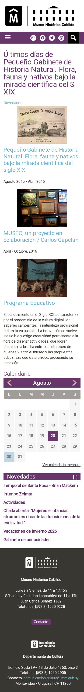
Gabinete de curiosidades (27, 539)
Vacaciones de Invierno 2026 (30, 531)
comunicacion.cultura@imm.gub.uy (51, 678)
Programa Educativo (29, 303)
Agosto (42, 383)
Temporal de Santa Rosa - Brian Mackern (41, 485)
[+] (75, 477)
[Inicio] (40, 16)
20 (53, 436)
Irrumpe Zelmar (18, 493)
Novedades (13, 103)
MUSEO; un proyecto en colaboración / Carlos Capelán (41, 236)
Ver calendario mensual (61, 465)
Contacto (41, 622)
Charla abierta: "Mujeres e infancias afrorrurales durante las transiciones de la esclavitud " (42, 516)
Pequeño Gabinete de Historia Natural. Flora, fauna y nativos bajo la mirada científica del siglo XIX (41, 159)
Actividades (14, 502)
